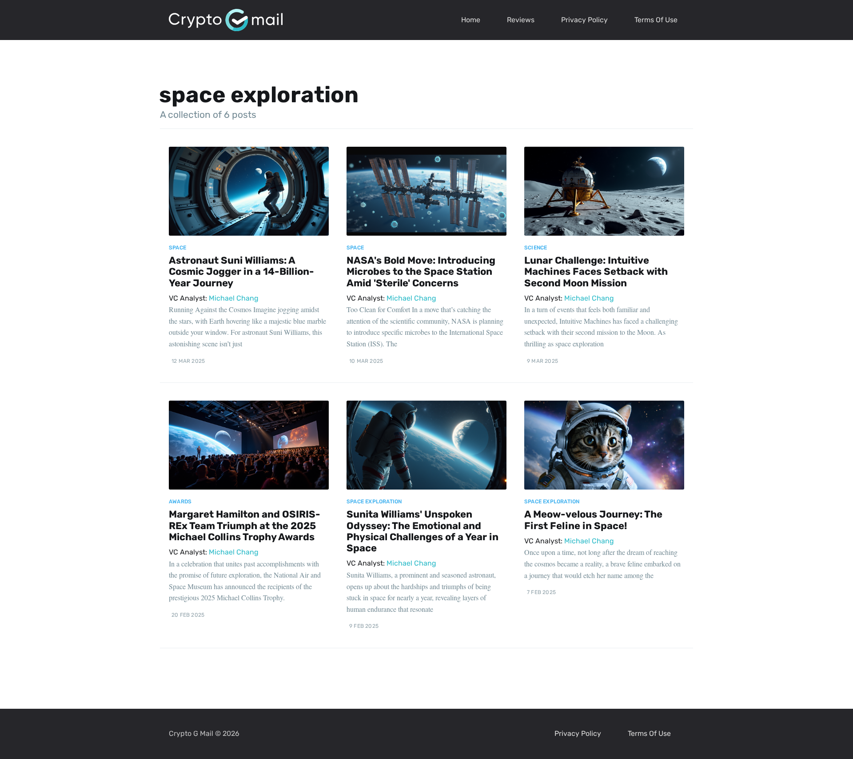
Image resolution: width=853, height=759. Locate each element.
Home (470, 20)
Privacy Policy (584, 20)
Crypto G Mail (191, 733)
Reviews (520, 20)
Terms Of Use (656, 20)
